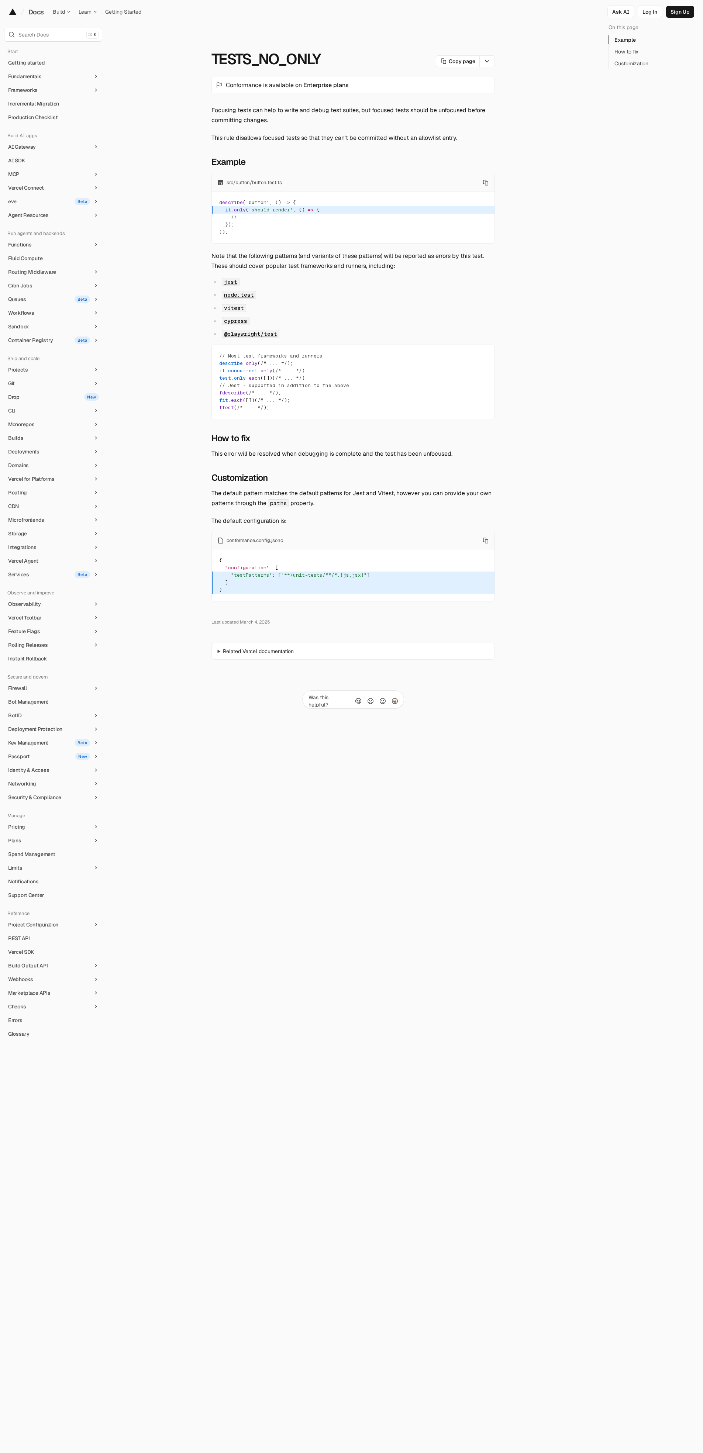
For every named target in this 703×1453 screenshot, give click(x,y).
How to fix (230, 438)
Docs (36, 12)
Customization (239, 477)
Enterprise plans (326, 85)
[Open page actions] (487, 61)
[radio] (358, 701)
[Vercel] (13, 12)
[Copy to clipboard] (486, 183)
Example (228, 162)
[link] (650, 12)
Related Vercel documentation (258, 651)
